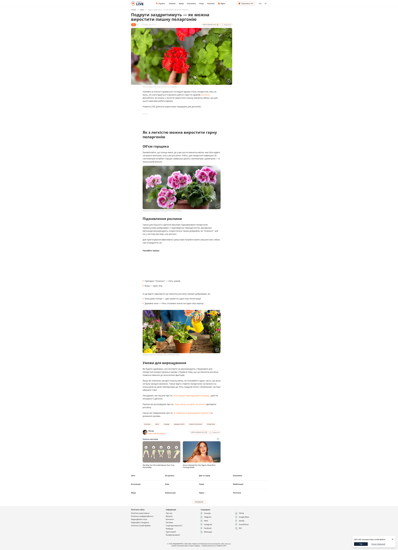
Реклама (169, 522)
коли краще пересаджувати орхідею (191, 395)
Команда (169, 529)
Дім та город (204, 475)
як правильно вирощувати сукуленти (192, 413)
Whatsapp (208, 532)
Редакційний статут (139, 519)
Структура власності (174, 525)
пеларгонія (211, 424)
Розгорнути (199, 502)
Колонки (211, 3)
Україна (161, 3)
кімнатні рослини (195, 424)
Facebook (208, 528)
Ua (260, 3)
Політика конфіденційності (142, 516)
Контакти (170, 519)
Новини (172, 3)
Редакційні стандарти (140, 522)
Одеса (201, 493)
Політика (237, 493)
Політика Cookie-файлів (140, 525)
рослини (205, 94)
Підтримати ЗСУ (247, 3)
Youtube (207, 513)
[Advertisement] (180, 120)
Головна (133, 10)
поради (166, 424)
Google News (244, 517)
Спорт (201, 3)
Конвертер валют (173, 535)
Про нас (169, 513)
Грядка (142, 10)
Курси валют (171, 532)
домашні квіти (179, 424)
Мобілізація (238, 484)
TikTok (241, 513)
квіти (157, 424)
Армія (181, 3)
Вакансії (169, 516)
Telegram (207, 517)
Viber (206, 521)
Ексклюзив (136, 484)
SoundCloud (243, 524)
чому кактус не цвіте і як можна (190, 404)
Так (361, 544)
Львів (201, 484)
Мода (133, 493)
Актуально (169, 475)
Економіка (191, 3)
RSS (240, 528)
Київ (167, 484)
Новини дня (170, 493)
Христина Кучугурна (156, 433)
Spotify (241, 521)
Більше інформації (378, 544)
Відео (223, 3)
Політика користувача (140, 513)
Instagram (208, 524)
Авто (133, 475)
